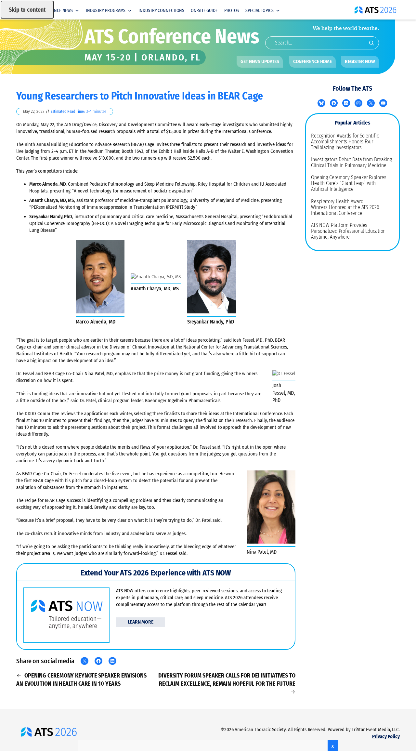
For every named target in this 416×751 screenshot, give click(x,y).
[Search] (371, 43)
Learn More (140, 622)
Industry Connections (161, 10)
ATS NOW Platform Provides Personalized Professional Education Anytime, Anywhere (348, 231)
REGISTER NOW (360, 61)
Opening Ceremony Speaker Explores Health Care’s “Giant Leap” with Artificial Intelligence (348, 183)
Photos (231, 10)
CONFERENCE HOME (312, 61)
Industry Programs (105, 10)
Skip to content (27, 9)
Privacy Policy (386, 736)
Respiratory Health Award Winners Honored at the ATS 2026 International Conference (345, 207)
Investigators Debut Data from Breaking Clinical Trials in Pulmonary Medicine (351, 162)
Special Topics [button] (259, 10)
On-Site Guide (204, 10)
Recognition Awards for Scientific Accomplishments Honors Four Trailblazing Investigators (345, 142)
